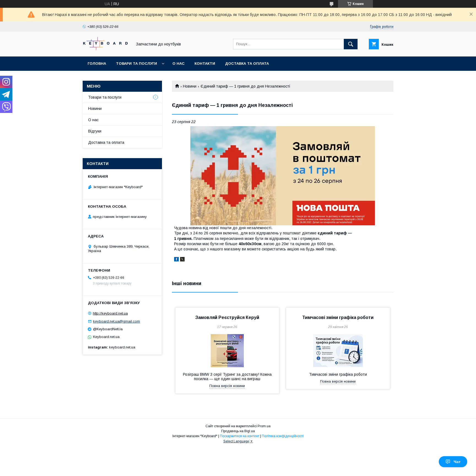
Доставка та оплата (247, 63)
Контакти (204, 63)
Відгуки (94, 131)
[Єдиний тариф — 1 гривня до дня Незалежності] (282, 175)
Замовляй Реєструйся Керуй (227, 317)
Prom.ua (264, 426)
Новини (189, 86)
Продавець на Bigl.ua (238, 431)
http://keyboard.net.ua (110, 313)
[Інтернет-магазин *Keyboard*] (106, 49)
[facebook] (176, 260)
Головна (97, 63)
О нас (178, 63)
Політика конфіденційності (283, 436)
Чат (457, 461)
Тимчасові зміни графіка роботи (338, 317)
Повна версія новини (227, 386)
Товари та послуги (136, 63)
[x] (182, 260)
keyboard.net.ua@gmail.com (116, 321)
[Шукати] (351, 44)
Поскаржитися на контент (239, 436)
